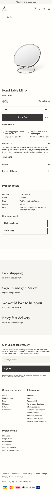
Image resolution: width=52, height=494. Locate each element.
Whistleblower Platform (36, 421)
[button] (7, 17)
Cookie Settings (41, 474)
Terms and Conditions (11, 474)
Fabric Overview (33, 413)
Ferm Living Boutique (35, 404)
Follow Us (19, 477)
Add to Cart (23, 117)
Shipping (5, 404)
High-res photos (11, 223)
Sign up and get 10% (13, 137)
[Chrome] (7, 101)
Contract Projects (9, 447)
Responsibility (32, 401)
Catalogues (6, 445)
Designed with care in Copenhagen (38, 133)
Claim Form (6, 410)
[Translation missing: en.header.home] (4, 8)
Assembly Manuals (34, 416)
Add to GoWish (8, 125)
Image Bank (7, 439)
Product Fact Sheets (35, 418)
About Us (31, 395)
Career (30, 398)
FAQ (4, 401)
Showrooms (7, 442)
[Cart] (43, 8)
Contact (5, 395)
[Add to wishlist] (46, 117)
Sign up (7, 369)
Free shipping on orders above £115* (14, 133)
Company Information (10, 450)
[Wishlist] (39, 8)
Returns (5, 407)
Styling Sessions (33, 407)
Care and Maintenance (36, 410)
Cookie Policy (27, 474)
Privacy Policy (7, 477)
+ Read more (7, 157)
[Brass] (4, 101)
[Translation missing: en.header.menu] (48, 8)
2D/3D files (9, 231)
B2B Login (6, 436)
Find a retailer (7, 398)
